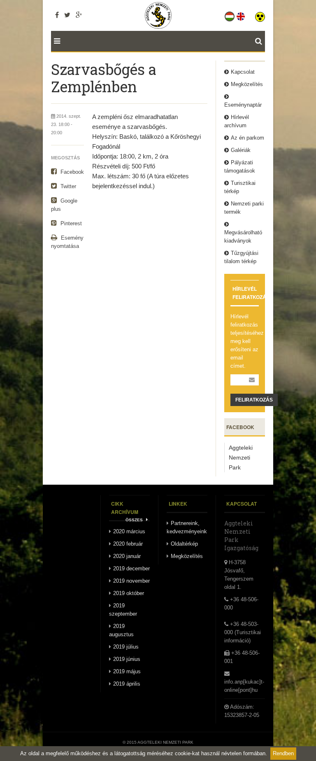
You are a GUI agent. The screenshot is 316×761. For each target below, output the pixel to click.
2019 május (127, 671)
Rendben (283, 753)
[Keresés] (260, 41)
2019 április (126, 684)
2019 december (131, 568)
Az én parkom (247, 138)
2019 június (126, 659)
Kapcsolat (243, 72)
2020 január (127, 556)
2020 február (128, 544)
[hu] (230, 15)
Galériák (241, 150)
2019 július (126, 647)
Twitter (67, 186)
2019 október (128, 593)
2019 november (131, 581)
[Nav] (55, 41)
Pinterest (70, 223)
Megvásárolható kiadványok (243, 236)
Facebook (71, 172)
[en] (241, 15)
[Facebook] (57, 15)
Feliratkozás (254, 400)
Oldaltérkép (184, 544)
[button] (260, 15)
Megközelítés (247, 84)
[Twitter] (67, 15)
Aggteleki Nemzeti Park (241, 457)
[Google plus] (79, 15)
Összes (134, 520)
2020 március (129, 531)
